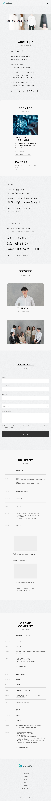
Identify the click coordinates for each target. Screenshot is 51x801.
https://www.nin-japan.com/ (22, 702)
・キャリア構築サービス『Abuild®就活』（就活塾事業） (28, 695)
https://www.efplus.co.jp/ (22, 747)
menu (48, 3)
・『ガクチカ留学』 (20, 696)
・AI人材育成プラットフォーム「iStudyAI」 (26, 661)
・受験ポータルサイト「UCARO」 (23, 658)
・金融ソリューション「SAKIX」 (23, 659)
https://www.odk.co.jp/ (21, 666)
